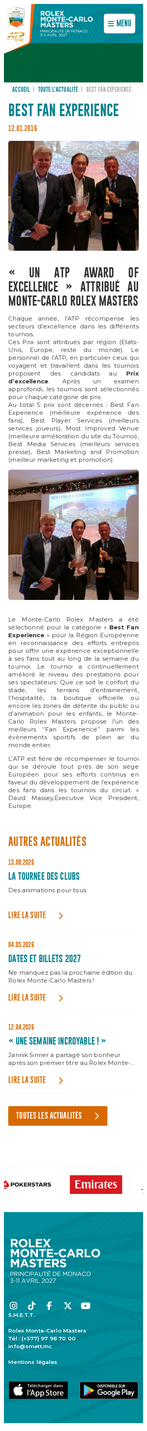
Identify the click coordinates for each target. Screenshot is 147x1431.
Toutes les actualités (49, 1116)
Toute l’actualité (58, 89)
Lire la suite (27, 916)
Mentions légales (32, 1362)
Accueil (21, 89)
